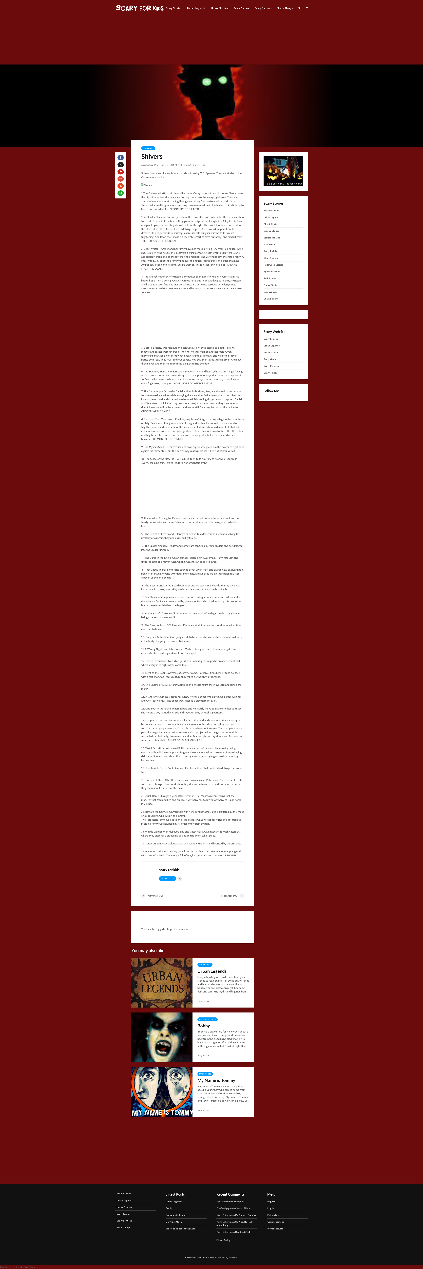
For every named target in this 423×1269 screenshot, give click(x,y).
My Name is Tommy (216, 1080)
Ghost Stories (271, 224)
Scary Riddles (271, 251)
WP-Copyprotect (33, 1267)
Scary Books (148, 148)
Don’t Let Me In (174, 1221)
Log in (270, 1208)
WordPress (233, 1257)
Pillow (247, 1208)
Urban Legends (196, 8)
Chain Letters (271, 298)
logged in (161, 929)
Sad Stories (270, 278)
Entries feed (273, 1215)
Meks (214, 1257)
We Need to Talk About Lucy (180, 1228)
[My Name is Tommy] (161, 1091)
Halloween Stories (207, 1019)
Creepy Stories (271, 230)
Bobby (203, 1025)
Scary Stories (174, 8)
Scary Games (241, 8)
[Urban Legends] (161, 982)
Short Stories (271, 258)
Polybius (240, 1201)
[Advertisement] (211, 41)
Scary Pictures (263, 8)
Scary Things (285, 8)
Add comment (184, 165)
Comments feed (275, 1221)
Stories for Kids (272, 237)
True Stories (270, 244)
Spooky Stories (272, 271)
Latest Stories (205, 1074)
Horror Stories (219, 8)
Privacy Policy (223, 1240)
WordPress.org (275, 1228)
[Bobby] (161, 1037)
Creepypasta (270, 291)
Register (271, 1201)
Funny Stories (271, 285)
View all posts (167, 879)
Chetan (21, 1267)
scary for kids (147, 165)
